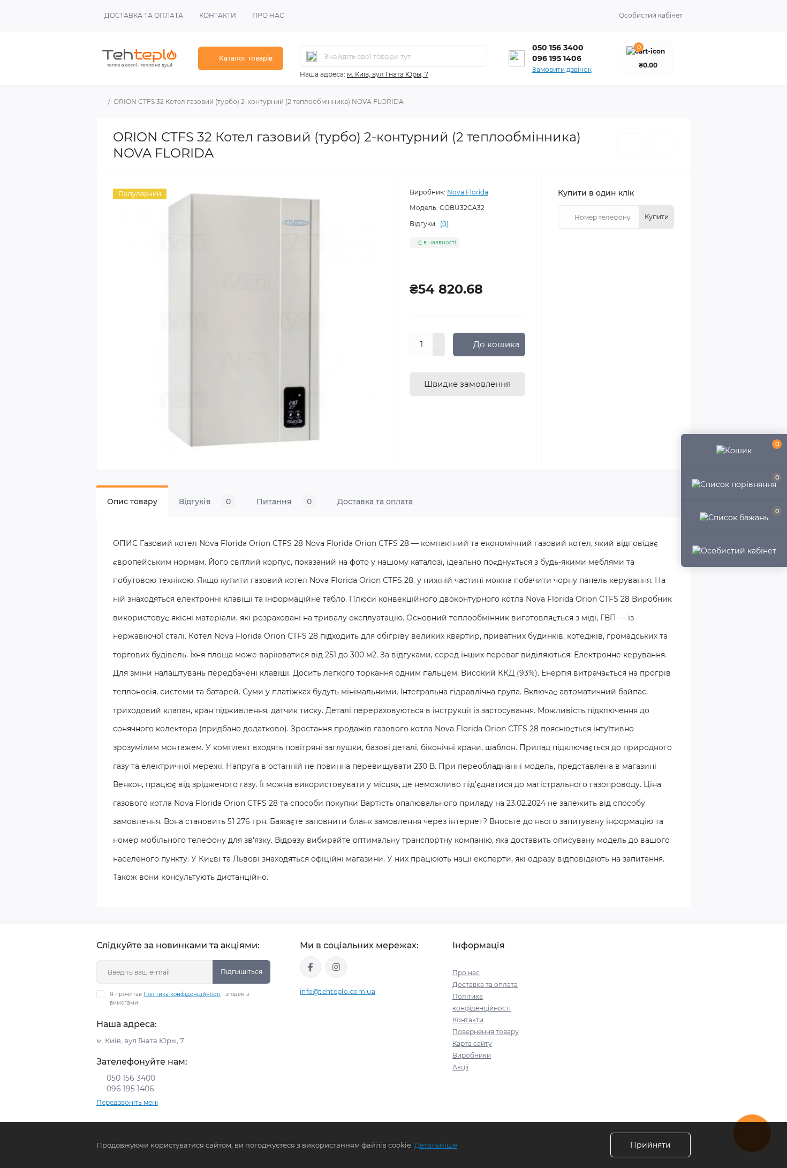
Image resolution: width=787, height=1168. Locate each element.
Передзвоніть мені (127, 1102)
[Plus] (439, 339)
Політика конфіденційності (182, 994)
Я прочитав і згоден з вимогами (179, 998)
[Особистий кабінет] (734, 550)
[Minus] (439, 351)
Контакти (217, 15)
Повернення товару (485, 1032)
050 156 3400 (558, 48)
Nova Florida (467, 192)
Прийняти (650, 1145)
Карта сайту (472, 1043)
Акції (460, 1067)
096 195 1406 (556, 58)
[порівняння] (662, 145)
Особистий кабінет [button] (651, 15)
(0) (444, 224)
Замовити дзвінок (562, 69)
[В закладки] (629, 145)
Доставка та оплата (143, 15)
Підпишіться (241, 972)
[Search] (311, 56)
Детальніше (435, 1145)
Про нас (268, 15)
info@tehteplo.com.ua (337, 991)
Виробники (471, 1055)
